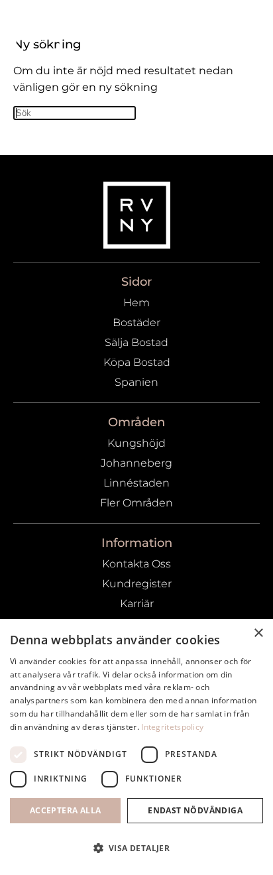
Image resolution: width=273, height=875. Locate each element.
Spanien (136, 382)
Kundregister (137, 583)
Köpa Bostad (136, 362)
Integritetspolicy (172, 726)
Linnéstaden (136, 483)
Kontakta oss (136, 563)
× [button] (258, 633)
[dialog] (136, 747)
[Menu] (243, 31)
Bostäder (136, 322)
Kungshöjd (136, 443)
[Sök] (212, 31)
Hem (136, 302)
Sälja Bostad (136, 342)
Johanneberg (136, 463)
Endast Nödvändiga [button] (195, 810)
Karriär (137, 603)
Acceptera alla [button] (65, 810)
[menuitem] (212, 31)
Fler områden (136, 502)
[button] (136, 848)
